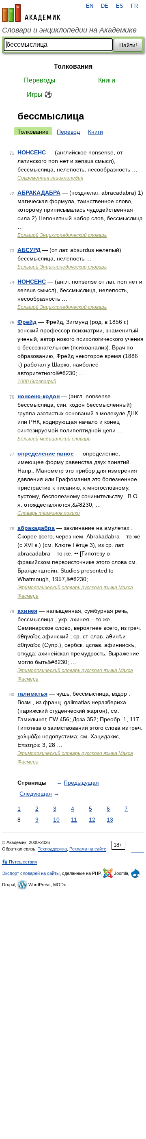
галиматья (32, 693)
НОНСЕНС (31, 152)
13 (110, 819)
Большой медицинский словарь (53, 439)
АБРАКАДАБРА (38, 192)
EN (89, 6)
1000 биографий (36, 381)
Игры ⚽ (39, 94)
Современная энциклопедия (50, 178)
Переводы (40, 80)
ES (119, 6)
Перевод (68, 131)
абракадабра (36, 528)
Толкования (73, 66)
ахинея (27, 610)
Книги (106, 80)
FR (134, 6)
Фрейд (26, 322)
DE (104, 6)
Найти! (128, 45)
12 (92, 819)
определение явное (45, 453)
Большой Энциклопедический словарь (62, 235)
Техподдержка (52, 848)
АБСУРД (29, 250)
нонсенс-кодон (38, 396)
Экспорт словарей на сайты (31, 873)
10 (56, 819)
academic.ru (31, 13)
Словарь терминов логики (48, 513)
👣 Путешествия (19, 861)
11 (74, 819)
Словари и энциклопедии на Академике (69, 30)
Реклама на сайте (87, 848)
